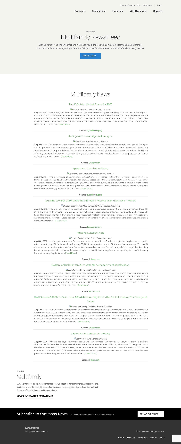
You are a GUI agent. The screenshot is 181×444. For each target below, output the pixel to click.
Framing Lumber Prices (90, 232)
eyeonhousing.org (94, 130)
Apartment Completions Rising (90, 168)
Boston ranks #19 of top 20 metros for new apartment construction (90, 265)
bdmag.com (94, 259)
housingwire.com (94, 227)
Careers (121, 438)
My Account (130, 438)
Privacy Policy (142, 438)
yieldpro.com (94, 163)
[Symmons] (31, 10)
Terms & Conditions (157, 438)
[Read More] (64, 124)
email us (45, 432)
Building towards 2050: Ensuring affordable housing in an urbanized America (90, 200)
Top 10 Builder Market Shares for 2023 (90, 104)
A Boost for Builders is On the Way (90, 333)
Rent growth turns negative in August (91, 136)
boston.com (94, 291)
